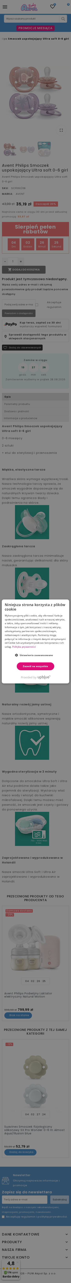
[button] (35, 655)
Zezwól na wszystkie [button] (35, 666)
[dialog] (35, 641)
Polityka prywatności (24, 646)
